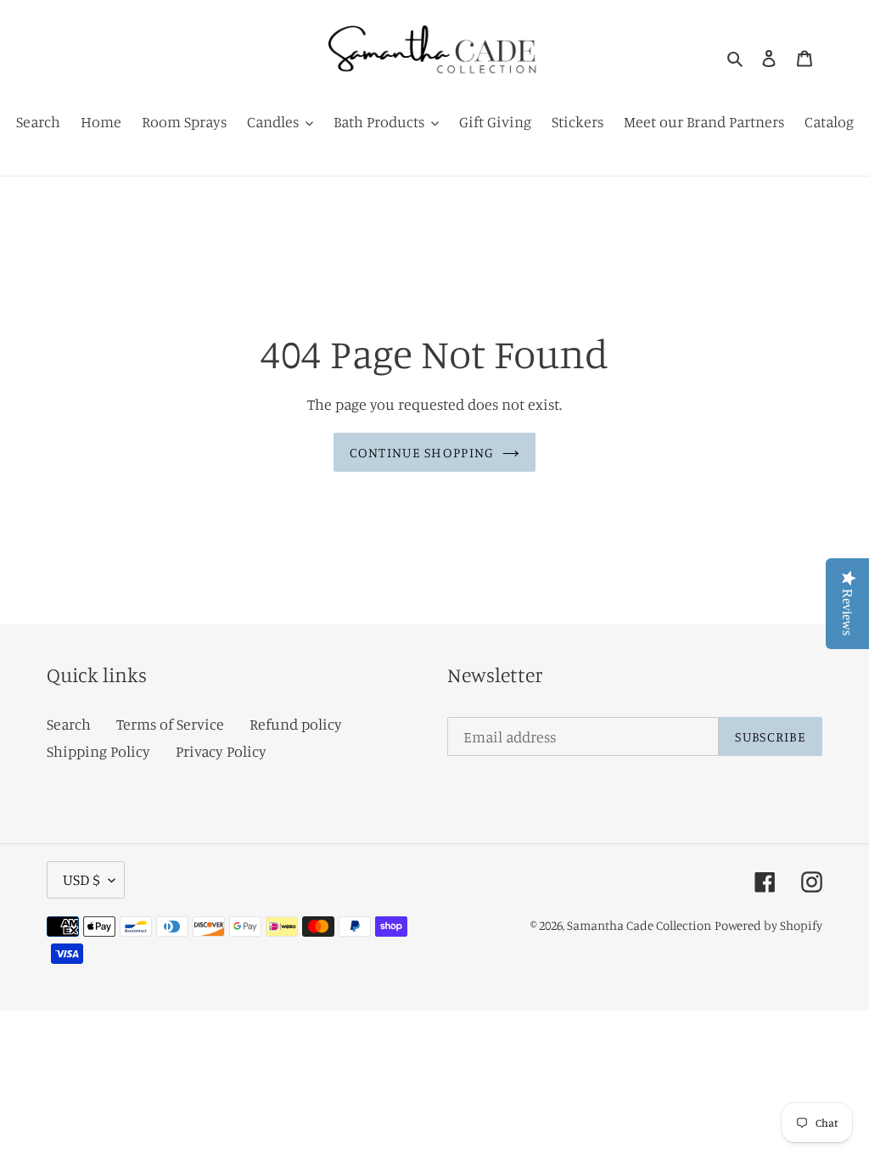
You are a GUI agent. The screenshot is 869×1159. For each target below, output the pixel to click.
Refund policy (295, 723)
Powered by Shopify (768, 925)
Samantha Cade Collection (639, 925)
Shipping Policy (98, 751)
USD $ (81, 879)
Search (69, 723)
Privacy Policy (221, 751)
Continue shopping (422, 452)
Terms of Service (170, 723)
